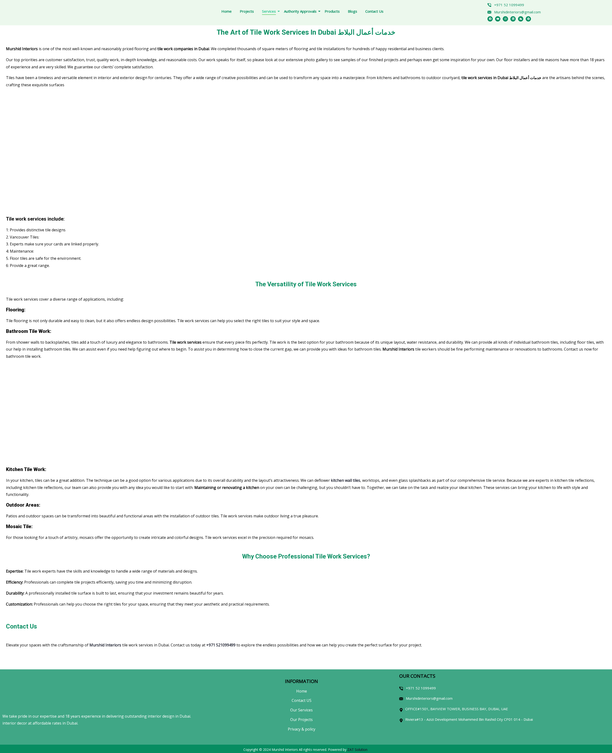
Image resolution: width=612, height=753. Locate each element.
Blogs (352, 11)
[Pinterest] (528, 19)
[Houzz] (520, 19)
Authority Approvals (300, 11)
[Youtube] (497, 19)
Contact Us (374, 11)
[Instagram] (505, 19)
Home (226, 11)
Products (332, 11)
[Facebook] (490, 19)
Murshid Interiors (105, 645)
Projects (247, 11)
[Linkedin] (513, 19)
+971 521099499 (220, 645)
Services (269, 11)
